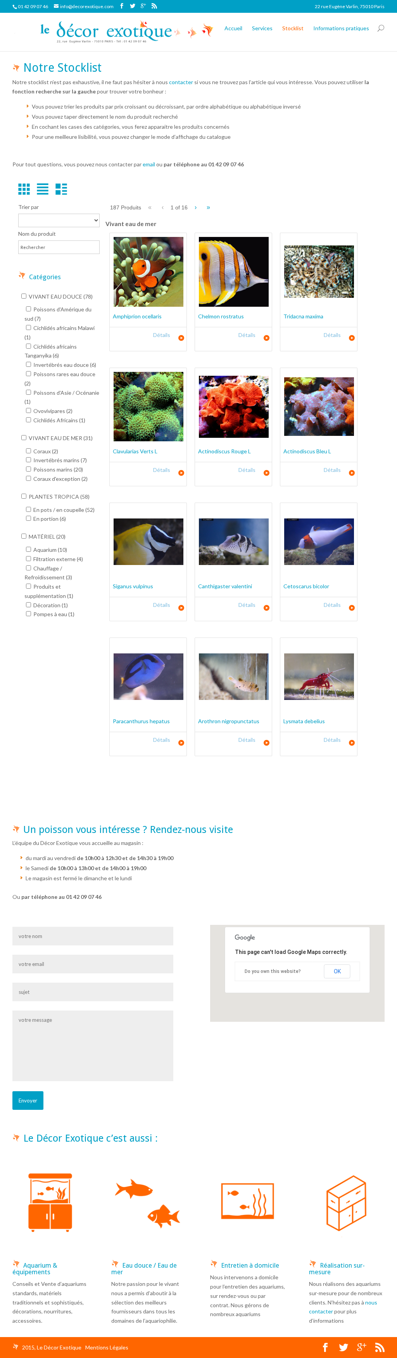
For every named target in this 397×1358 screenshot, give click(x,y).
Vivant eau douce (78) (60, 296)
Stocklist (293, 28)
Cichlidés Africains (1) (58, 420)
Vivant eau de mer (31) (60, 438)
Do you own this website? (273, 971)
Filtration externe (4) (57, 559)
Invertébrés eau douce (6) (64, 364)
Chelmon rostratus (221, 316)
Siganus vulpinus (133, 586)
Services (262, 28)
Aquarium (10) (49, 549)
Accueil (233, 28)
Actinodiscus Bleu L (307, 451)
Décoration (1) (50, 605)
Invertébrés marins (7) (59, 460)
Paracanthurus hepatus (141, 721)
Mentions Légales (106, 1347)
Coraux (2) (45, 451)
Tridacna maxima (303, 316)
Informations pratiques (341, 28)
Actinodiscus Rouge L (224, 451)
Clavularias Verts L (135, 451)
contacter (181, 82)
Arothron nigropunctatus (228, 721)
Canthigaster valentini (225, 586)
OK (337, 971)
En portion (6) (49, 518)
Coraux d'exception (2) (60, 478)
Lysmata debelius (304, 721)
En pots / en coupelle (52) (63, 509)
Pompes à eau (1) (53, 614)
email (149, 164)
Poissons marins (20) (57, 469)
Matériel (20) (47, 536)
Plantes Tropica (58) (59, 496)
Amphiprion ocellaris (137, 316)
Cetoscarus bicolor (306, 586)
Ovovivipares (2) (52, 411)
